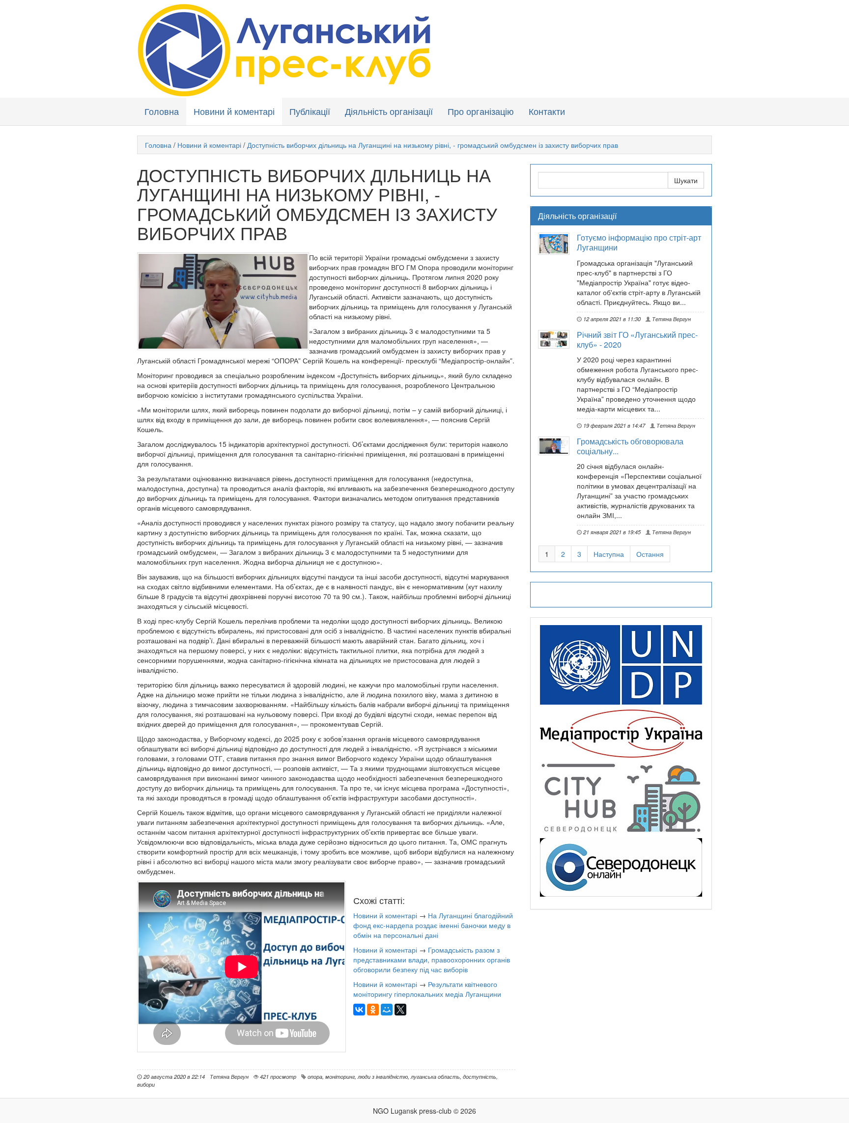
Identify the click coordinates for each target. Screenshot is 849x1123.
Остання (650, 554)
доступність (479, 1076)
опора (315, 1076)
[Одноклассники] (373, 1009)
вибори (146, 1084)
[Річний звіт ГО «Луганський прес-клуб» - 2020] (557, 339)
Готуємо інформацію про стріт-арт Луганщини (639, 242)
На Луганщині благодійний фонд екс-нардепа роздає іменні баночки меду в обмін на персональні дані (433, 925)
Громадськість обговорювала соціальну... (630, 446)
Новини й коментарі (234, 111)
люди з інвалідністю (383, 1076)
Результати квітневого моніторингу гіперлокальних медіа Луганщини (427, 989)
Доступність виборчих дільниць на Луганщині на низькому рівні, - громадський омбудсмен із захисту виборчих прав (432, 145)
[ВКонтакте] (359, 1009)
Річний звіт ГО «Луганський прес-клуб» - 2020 (637, 339)
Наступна (609, 554)
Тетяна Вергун (671, 319)
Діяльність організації (389, 111)
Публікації (309, 111)
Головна (161, 111)
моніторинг (340, 1076)
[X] (400, 1009)
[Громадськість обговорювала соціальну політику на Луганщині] (557, 446)
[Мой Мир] (387, 1009)
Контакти (547, 111)
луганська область (435, 1076)
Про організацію (481, 111)
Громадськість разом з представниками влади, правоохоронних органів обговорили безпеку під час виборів (431, 959)
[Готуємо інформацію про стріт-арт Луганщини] (557, 244)
